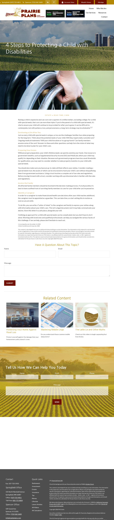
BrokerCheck (90, 484)
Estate (34, 489)
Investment (36, 486)
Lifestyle (35, 501)
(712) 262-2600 (16, 514)
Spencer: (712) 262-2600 (34, 2)
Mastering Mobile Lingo (52, 330)
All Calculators (37, 510)
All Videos (35, 507)
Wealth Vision (86, 2)
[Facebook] (53, 2)
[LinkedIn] (47, 2)
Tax (33, 495)
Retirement (36, 483)
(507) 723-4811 (16, 498)
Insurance (35, 492)
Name (6, 249)
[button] (91, 8)
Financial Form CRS (57, 480)
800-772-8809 (18, 500)
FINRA (56, 515)
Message (7, 263)
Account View (69, 2)
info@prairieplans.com (13, 518)
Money (34, 498)
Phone (92, 373)
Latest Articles (37, 504)
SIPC (60, 515)
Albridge (101, 2)
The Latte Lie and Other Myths (90, 330)
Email (60, 249)
